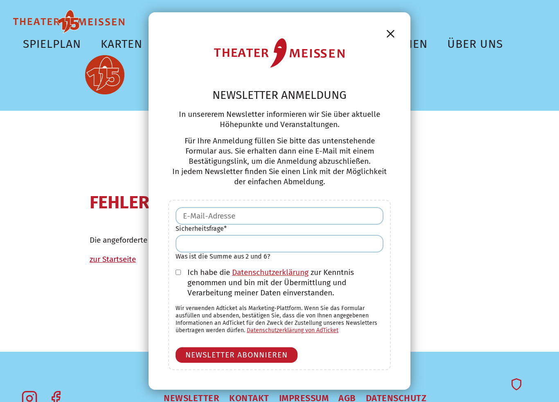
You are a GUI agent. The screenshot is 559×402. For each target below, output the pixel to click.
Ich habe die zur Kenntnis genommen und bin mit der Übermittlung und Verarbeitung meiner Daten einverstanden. (270, 282)
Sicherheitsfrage (201, 228)
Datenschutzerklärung (270, 272)
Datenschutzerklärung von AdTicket (292, 330)
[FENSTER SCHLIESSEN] (390, 34)
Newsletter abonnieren (236, 355)
